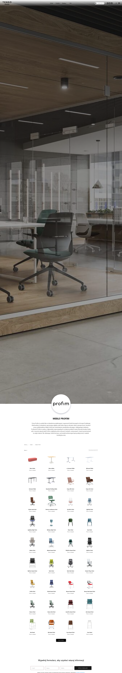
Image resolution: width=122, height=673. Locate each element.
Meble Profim (38, 444)
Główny (25, 444)
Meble (31, 444)
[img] (107, 3)
